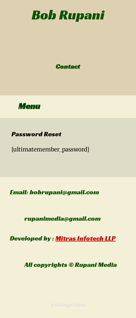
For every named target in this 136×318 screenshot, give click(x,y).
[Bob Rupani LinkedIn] (68, 52)
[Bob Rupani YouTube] (75, 52)
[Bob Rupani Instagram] (72, 52)
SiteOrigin (63, 305)
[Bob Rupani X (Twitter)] (64, 52)
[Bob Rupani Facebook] (61, 52)
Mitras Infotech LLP (85, 238)
